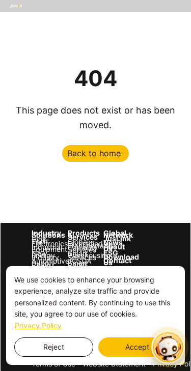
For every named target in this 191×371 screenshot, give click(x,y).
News (105, 35)
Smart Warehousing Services (78, 255)
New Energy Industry (41, 255)
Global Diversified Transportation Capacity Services (78, 246)
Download (26, 51)
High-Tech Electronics (41, 242)
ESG (161, 35)
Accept (137, 347)
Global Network (113, 234)
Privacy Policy (38, 325)
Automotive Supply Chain (41, 263)
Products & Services (131, 18)
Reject (53, 347)
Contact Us (66, 51)
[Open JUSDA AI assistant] (168, 347)
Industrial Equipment (41, 248)
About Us (134, 35)
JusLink (113, 239)
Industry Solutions (63, 18)
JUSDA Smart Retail (78, 263)
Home (19, 18)
